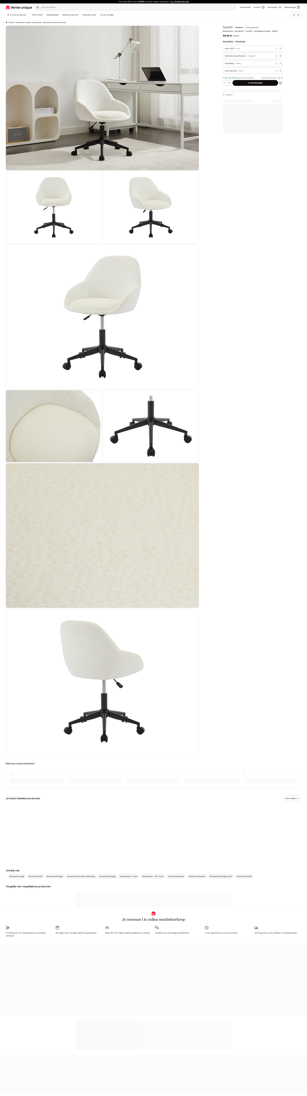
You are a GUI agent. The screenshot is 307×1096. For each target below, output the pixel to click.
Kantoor (11, 22)
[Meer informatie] (282, 78)
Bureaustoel (36, 22)
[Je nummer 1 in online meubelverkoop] (19, 7)
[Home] (6, 22)
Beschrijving (228, 41)
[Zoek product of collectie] (37, 7)
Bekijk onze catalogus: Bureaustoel (20, 763)
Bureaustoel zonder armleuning (54, 22)
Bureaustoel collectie (23, 22)
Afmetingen (240, 41)
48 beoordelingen (252, 27)
